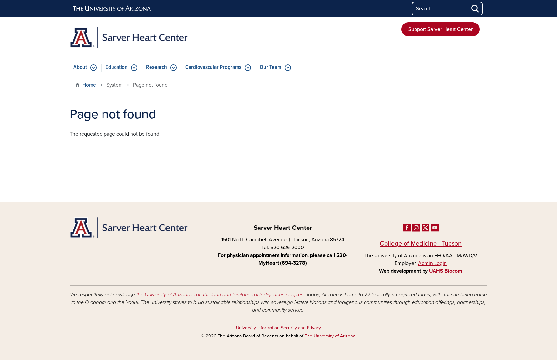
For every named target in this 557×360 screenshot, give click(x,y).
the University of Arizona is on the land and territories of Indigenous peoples (219, 294)
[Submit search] (475, 8)
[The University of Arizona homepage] (112, 9)
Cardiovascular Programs (213, 67)
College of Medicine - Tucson (421, 244)
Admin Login (432, 263)
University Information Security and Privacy (278, 328)
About (80, 67)
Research (156, 67)
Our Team (270, 67)
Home (89, 85)
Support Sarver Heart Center (440, 29)
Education (116, 67)
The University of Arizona (330, 336)
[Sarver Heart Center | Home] (137, 37)
